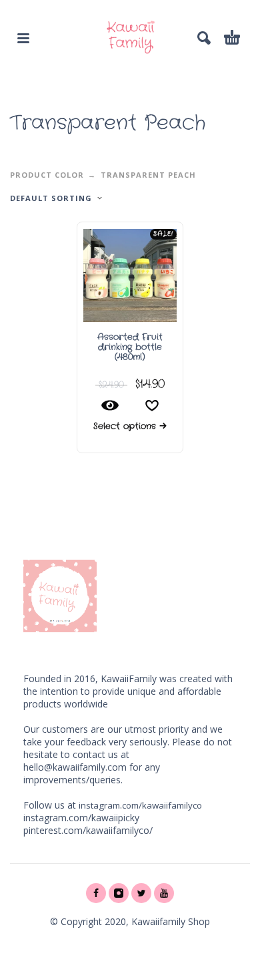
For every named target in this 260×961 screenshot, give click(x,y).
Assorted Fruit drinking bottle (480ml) (130, 347)
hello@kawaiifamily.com (75, 767)
